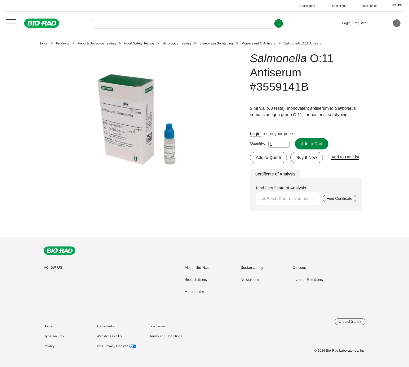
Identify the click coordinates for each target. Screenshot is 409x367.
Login (256, 133)
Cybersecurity (54, 336)
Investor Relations (308, 280)
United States (350, 321)
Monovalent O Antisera (258, 43)
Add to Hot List (345, 157)
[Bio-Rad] (59, 250)
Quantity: (257, 143)
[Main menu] (11, 22)
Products (62, 43)
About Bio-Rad (197, 268)
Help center (194, 292)
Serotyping (216, 43)
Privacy (49, 346)
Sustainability (251, 268)
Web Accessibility (109, 336)
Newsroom (249, 280)
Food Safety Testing (139, 43)
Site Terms (157, 326)
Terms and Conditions (166, 336)
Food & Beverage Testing (97, 43)
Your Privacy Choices (113, 346)
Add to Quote (268, 157)
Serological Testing (177, 43)
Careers (299, 268)
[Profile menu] (376, 23)
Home (43, 43)
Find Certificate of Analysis (281, 188)
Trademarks (106, 326)
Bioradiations (196, 280)
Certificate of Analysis (275, 174)
